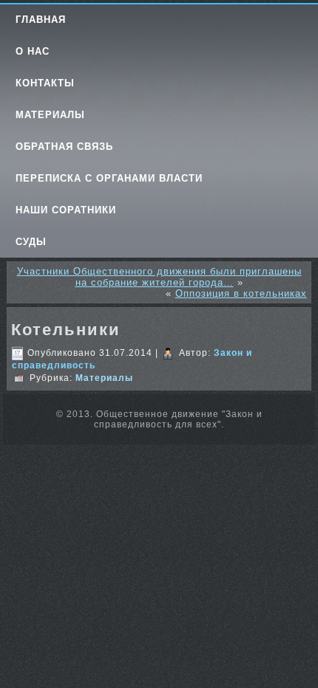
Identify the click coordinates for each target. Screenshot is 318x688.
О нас (33, 51)
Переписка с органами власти (109, 178)
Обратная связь (64, 146)
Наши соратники (66, 210)
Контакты (45, 83)
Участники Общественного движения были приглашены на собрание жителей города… (159, 277)
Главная (41, 19)
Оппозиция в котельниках (241, 293)
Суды (31, 241)
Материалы (50, 114)
